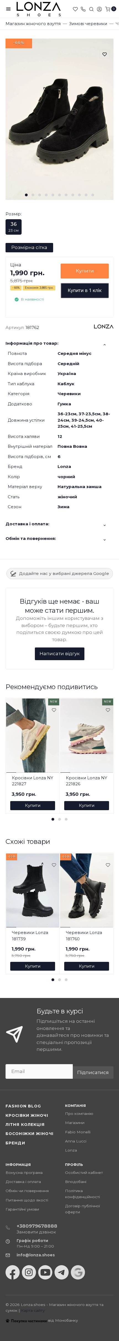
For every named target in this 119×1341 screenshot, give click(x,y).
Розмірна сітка (29, 247)
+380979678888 (37, 1226)
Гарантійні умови (22, 1209)
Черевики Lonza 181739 (30, 935)
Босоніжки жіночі (29, 1133)
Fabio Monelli (77, 1132)
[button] (26, 195)
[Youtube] (45, 1272)
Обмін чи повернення (27, 1191)
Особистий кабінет (84, 1172)
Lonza (71, 1150)
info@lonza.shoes (36, 1255)
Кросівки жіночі (27, 1115)
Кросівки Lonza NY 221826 (86, 781)
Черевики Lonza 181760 (84, 935)
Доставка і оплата (23, 1181)
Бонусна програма (24, 1172)
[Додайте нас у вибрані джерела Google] (78, 1272)
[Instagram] (29, 1272)
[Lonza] (39, 9)
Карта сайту (33, 1310)
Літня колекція (25, 1124)
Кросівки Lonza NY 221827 (32, 781)
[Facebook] (13, 1272)
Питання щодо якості (27, 1200)
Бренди (15, 1143)
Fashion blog (23, 1106)
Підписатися (93, 1072)
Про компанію (79, 1113)
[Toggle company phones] (83, 9)
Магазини (74, 1122)
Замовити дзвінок (36, 1232)
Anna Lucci (75, 1141)
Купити (85, 271)
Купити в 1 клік (85, 290)
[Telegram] (62, 1272)
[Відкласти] (53, 710)
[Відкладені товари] (76, 8)
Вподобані (75, 1181)
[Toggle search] (91, 9)
